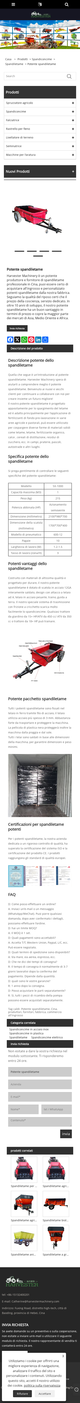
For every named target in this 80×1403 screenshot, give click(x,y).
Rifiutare (22, 1394)
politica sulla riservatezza (42, 1385)
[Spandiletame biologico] (56, 1203)
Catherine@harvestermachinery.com (35, 1301)
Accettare (45, 1394)
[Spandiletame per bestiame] (24, 1169)
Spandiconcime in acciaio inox (29, 1029)
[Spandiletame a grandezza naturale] (56, 1237)
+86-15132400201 (18, 1294)
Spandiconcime (42, 59)
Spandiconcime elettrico (47, 1037)
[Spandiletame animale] (24, 1237)
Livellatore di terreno (19, 137)
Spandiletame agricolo (57, 1186)
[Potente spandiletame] (38, 218)
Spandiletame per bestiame (25, 1186)
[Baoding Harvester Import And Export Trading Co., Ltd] (40, 14)
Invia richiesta (17, 328)
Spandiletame (14, 64)
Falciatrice (12, 120)
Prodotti (22, 59)
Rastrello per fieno (18, 129)
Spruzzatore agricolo (19, 103)
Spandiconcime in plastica (26, 1033)
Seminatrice (14, 146)
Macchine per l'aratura (21, 155)
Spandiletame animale (25, 1254)
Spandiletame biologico (57, 1220)
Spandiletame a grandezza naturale (57, 1254)
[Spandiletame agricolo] (56, 1169)
